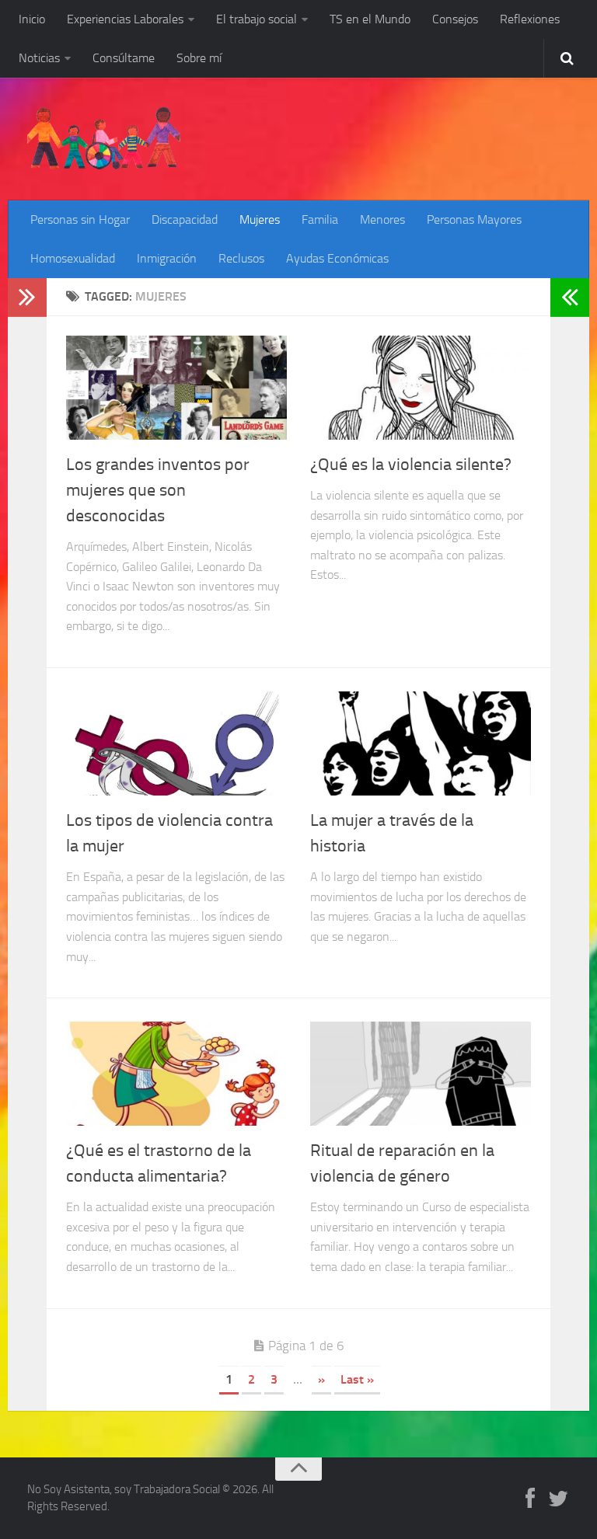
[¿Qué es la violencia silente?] (420, 388)
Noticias (39, 57)
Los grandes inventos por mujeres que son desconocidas (158, 490)
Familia (320, 219)
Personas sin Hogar (80, 219)
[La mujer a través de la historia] (420, 743)
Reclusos (241, 258)
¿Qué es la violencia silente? (410, 464)
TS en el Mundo (370, 19)
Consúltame (124, 57)
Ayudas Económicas (337, 258)
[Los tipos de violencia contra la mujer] (176, 743)
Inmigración (167, 258)
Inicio (32, 19)
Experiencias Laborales (125, 19)
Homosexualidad (72, 258)
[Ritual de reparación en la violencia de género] (420, 1074)
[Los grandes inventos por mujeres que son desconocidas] (176, 388)
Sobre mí (199, 57)
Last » (357, 1379)
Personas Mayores (474, 219)
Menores (382, 219)
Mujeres (259, 219)
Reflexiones (530, 19)
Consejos (455, 19)
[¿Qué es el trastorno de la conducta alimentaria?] (176, 1074)
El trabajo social (256, 19)
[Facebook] (530, 1499)
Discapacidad (185, 219)
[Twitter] (558, 1499)
